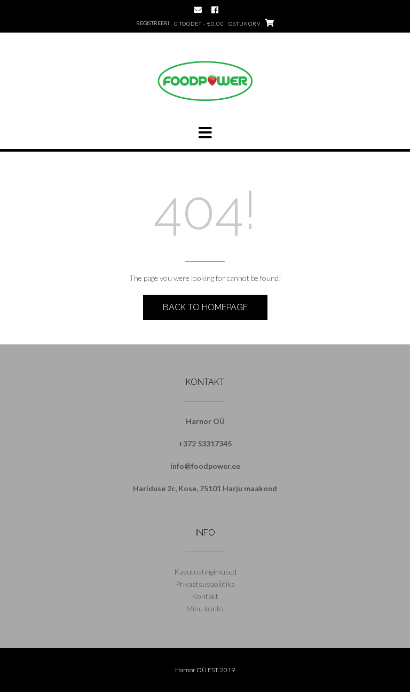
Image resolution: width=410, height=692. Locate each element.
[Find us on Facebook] (214, 10)
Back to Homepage (205, 307)
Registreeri (152, 23)
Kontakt (205, 596)
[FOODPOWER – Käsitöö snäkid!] (205, 99)
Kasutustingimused (205, 571)
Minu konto (205, 608)
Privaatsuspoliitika (205, 583)
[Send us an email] (198, 10)
